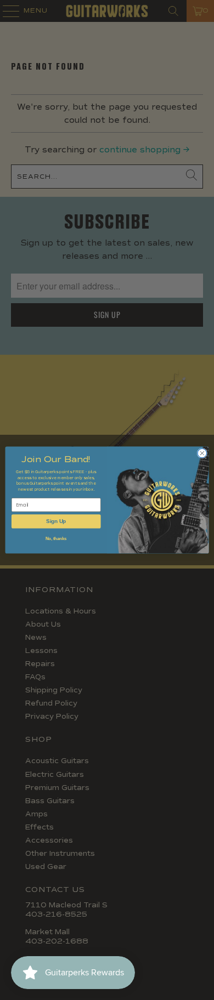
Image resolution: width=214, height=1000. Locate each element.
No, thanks (56, 538)
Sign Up (56, 521)
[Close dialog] (202, 453)
